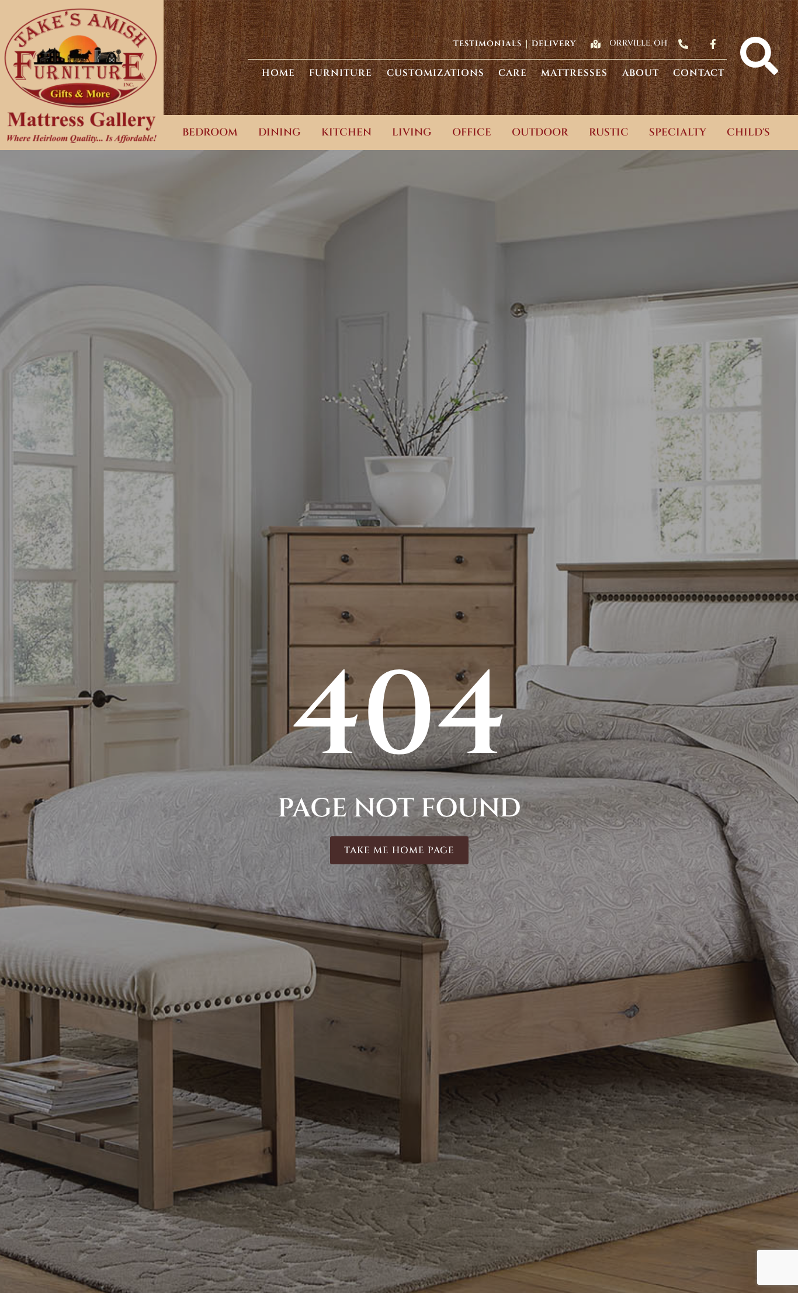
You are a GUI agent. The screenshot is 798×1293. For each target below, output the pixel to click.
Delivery (554, 44)
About (640, 73)
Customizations (435, 73)
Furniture (340, 73)
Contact (698, 73)
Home (278, 73)
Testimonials (487, 44)
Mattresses (574, 73)
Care (512, 73)
